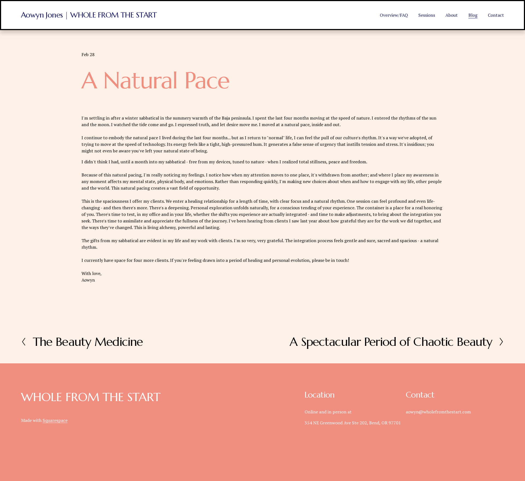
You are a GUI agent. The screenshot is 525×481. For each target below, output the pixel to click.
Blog (472, 15)
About (451, 15)
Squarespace (55, 420)
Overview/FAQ (394, 15)
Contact (496, 15)
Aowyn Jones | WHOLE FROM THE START (89, 15)
